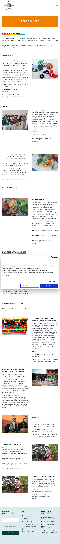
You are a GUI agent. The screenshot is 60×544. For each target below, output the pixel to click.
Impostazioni (52, 281)
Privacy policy (5, 275)
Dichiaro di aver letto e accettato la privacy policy (10, 525)
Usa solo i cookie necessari (30, 285)
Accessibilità (53, 532)
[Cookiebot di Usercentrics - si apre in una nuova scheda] (52, 257)
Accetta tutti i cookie (49, 285)
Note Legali (44, 531)
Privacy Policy (53, 531)
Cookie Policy (45, 532)
